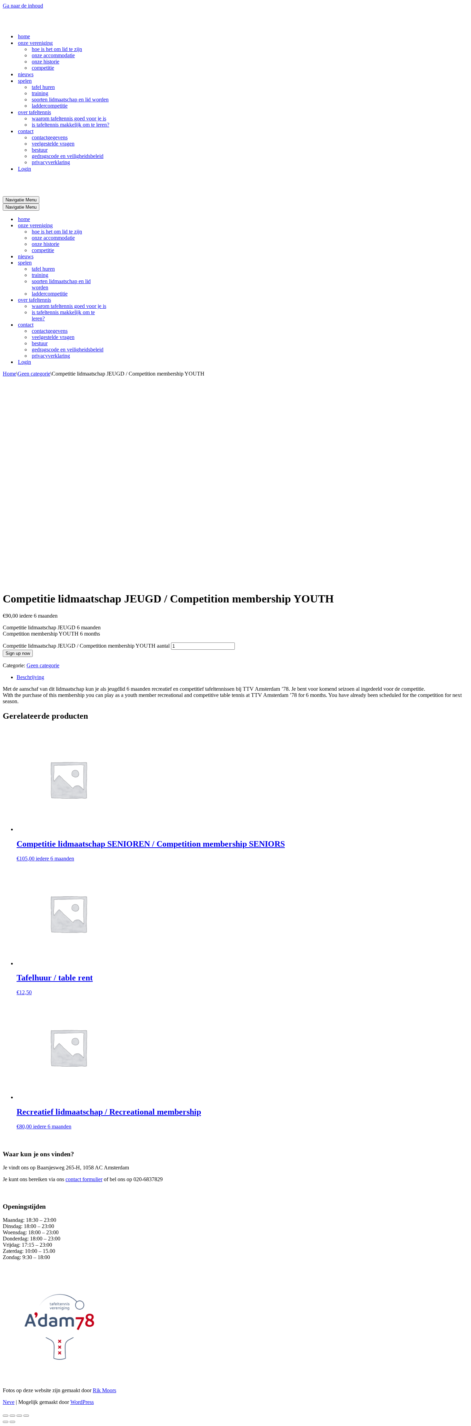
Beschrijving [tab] (30, 677)
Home (9, 374)
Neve (8, 1402)
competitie (43, 68)
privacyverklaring (51, 162)
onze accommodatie (53, 55)
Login (24, 169)
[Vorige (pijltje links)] (5, 1422)
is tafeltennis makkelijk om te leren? (70, 125)
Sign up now (18, 653)
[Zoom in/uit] (5, 1416)
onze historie (45, 61)
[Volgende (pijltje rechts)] (12, 1422)
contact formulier (84, 1179)
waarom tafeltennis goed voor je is (69, 118)
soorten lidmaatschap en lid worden (70, 99)
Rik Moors (104, 1390)
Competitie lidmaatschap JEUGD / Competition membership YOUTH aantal (86, 646)
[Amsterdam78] (37, 24)
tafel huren (43, 87)
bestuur (40, 150)
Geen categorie (34, 374)
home (24, 36)
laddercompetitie (50, 106)
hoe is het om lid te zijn (57, 49)
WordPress (82, 1402)
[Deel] (19, 1416)
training (40, 93)
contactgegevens (50, 137)
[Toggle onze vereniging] (123, 226)
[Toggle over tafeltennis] (123, 300)
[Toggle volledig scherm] (12, 1416)
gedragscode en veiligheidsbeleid (67, 156)
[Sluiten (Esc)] (26, 1416)
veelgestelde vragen (53, 144)
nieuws (25, 74)
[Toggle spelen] (123, 263)
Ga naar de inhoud (23, 6)
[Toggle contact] (123, 325)
